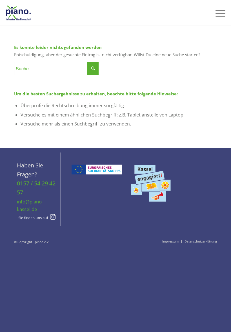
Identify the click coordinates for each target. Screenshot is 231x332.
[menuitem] (217, 13)
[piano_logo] (18, 13)
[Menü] (217, 13)
